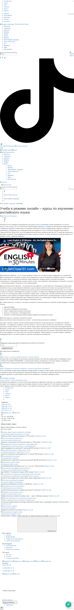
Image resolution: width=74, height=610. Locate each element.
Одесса (6, 11)
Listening (6, 30)
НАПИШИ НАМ (6, 420)
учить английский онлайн (45, 224)
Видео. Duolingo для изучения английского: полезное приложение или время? (25, 368)
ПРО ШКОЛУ (8, 15)
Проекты (6, 13)
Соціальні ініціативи (12, 558)
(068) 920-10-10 (6, 408)
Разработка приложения (10, 596)
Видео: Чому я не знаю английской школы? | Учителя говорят (19, 357)
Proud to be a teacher (12, 549)
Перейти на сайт (40, 436)
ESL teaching (8, 49)
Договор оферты (7, 600)
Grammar (7, 26)
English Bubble (10, 537)
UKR (1, 148)
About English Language (11, 40)
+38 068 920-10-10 (8, 571)
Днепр (6, 9)
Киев (5, 5)
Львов (6, 3)
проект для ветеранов (13, 541)
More (5, 164)
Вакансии (7, 17)
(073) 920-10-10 (6, 410)
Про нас (8, 554)
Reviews (6, 38)
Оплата (6, 19)
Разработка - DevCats (9, 594)
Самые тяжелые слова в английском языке (13, 380)
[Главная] (4, 191)
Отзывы (8, 556)
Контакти (6, 21)
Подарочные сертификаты (14, 539)
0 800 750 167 (5, 404)
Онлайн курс (8, 1)
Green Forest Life (9, 41)
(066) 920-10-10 (6, 406)
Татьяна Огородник (10, 216)
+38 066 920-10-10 (8, 568)
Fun (5, 43)
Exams (6, 36)
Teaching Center (11, 545)
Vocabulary (7, 28)
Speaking (7, 45)
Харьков (6, 7)
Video (5, 47)
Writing (6, 34)
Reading (6, 32)
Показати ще (51, 531)
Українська (9, 605)
